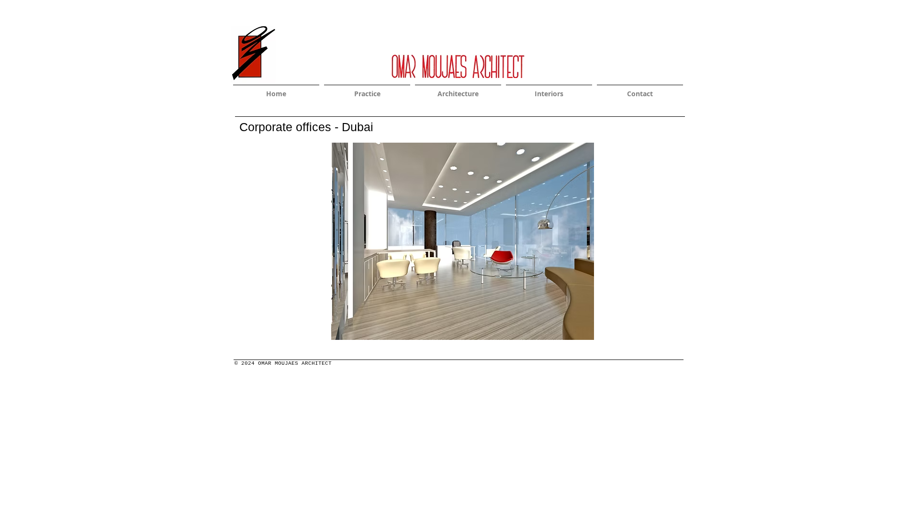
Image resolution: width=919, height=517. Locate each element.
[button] (462, 241)
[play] (576, 331)
